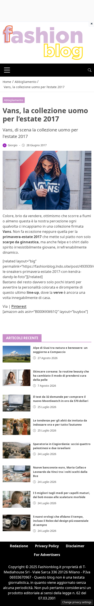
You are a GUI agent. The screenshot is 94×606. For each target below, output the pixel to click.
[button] (89, 70)
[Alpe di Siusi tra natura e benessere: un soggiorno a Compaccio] (16, 354)
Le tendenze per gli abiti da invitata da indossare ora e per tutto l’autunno (60, 422)
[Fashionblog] (43, 42)
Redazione (19, 546)
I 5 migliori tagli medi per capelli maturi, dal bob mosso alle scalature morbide (61, 495)
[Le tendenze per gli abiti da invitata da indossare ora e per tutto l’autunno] (16, 426)
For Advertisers (47, 554)
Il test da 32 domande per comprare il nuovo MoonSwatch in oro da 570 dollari (60, 399)
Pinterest (18, 306)
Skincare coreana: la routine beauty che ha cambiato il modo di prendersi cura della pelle (61, 375)
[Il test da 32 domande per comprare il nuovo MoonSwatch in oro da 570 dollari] (16, 403)
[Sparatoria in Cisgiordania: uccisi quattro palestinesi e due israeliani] (16, 450)
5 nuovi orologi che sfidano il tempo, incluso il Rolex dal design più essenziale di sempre (61, 521)
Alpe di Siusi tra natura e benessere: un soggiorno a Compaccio (60, 350)
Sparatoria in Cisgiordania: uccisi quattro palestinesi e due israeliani (62, 446)
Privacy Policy (47, 546)
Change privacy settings (76, 602)
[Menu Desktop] (7, 70)
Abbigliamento (13, 100)
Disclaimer (75, 546)
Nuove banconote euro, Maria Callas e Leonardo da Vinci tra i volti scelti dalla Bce (60, 471)
